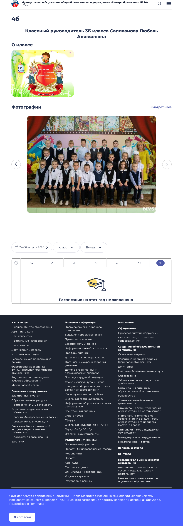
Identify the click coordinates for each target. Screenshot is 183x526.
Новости (70, 458)
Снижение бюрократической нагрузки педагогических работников (30, 429)
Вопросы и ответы (130, 447)
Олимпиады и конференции (84, 471)
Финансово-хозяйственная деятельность (135, 402)
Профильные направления (29, 340)
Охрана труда (74, 415)
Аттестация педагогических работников (29, 411)
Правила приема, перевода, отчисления (83, 328)
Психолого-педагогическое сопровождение (136, 339)
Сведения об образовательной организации (139, 348)
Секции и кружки (76, 467)
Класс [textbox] (62, 247)
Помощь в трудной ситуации (84, 377)
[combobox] (66, 247)
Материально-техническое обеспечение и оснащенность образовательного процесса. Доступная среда (138, 420)
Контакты (124, 453)
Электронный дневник (80, 411)
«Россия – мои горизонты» (82, 434)
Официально (127, 328)
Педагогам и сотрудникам (29, 391)
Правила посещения (78, 339)
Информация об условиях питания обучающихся (88, 405)
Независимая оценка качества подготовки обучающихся (138, 480)
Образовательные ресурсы (29, 400)
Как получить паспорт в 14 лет (85, 394)
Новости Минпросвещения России (34, 417)
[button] (159, 3)
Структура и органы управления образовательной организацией (139, 409)
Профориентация (76, 352)
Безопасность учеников (80, 343)
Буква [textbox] (90, 247)
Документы (125, 366)
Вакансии (17, 441)
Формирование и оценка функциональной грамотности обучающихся (31, 370)
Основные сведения (131, 354)
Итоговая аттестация (25, 354)
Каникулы (71, 462)
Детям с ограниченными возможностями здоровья (82, 371)
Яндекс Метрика (82, 496)
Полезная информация (80, 322)
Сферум (70, 420)
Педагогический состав (134, 441)
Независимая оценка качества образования (138, 461)
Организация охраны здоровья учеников (85, 363)
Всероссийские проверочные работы (31, 360)
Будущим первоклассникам (83, 334)
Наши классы (20, 345)
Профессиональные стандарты (32, 404)
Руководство (126, 395)
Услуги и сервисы (77, 476)
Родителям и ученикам (81, 439)
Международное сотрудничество (140, 437)
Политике (37, 503)
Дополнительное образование (85, 357)
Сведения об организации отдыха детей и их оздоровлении (87, 388)
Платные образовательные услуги (141, 371)
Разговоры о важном (79, 481)
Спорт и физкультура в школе (84, 382)
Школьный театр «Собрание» (84, 398)
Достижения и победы (26, 349)
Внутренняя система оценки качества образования (30, 379)
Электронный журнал (25, 395)
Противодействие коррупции (138, 333)
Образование (127, 375)
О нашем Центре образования (31, 327)
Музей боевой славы (25, 385)
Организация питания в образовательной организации (139, 389)
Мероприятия (74, 453)
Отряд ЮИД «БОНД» (78, 429)
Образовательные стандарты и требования (138, 382)
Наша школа (19, 322)
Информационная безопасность (86, 348)
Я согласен (22, 517)
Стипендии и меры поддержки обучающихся (138, 431)
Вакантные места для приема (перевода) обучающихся (137, 360)
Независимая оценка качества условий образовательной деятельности (138, 470)
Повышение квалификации (29, 421)
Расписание (126, 322)
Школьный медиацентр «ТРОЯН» (87, 424)
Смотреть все (161, 107)
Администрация (22, 331)
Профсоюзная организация (29, 437)
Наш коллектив (21, 336)
